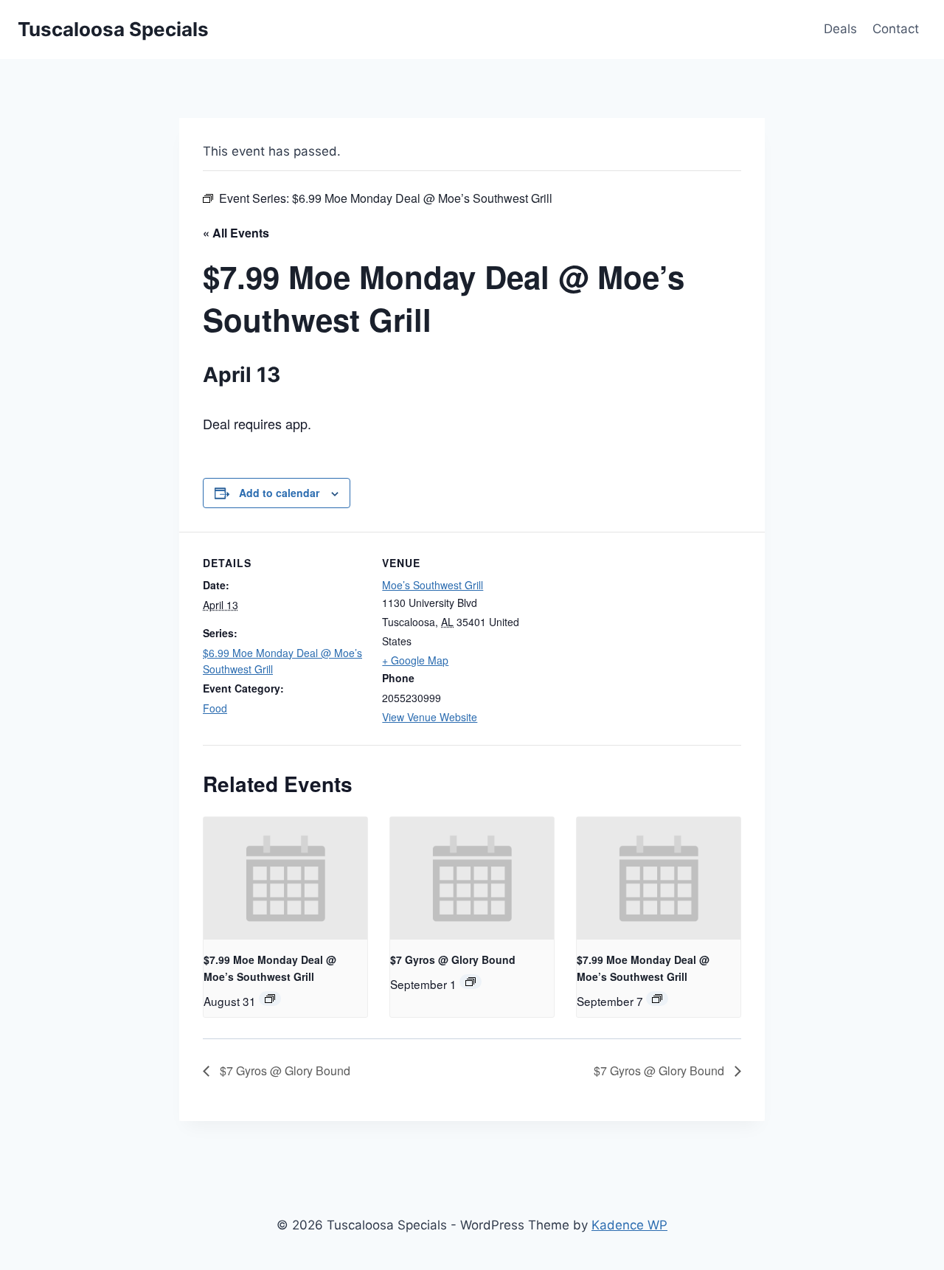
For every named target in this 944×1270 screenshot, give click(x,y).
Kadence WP (629, 1225)
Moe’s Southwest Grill (432, 584)
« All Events (236, 232)
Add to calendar (279, 492)
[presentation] (285, 878)
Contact (895, 28)
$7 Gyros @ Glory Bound (453, 959)
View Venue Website (429, 716)
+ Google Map (415, 660)
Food (215, 708)
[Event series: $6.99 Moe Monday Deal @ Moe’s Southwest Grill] (270, 998)
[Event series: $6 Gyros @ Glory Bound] (470, 981)
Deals (840, 28)
